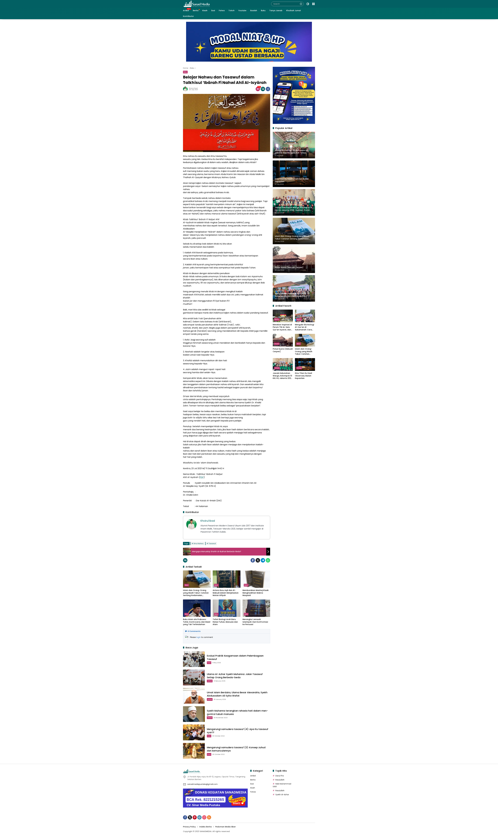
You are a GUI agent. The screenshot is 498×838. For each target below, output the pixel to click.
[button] (301, 4)
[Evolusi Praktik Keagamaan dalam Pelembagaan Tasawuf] (194, 659)
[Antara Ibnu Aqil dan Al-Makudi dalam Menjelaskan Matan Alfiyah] (226, 579)
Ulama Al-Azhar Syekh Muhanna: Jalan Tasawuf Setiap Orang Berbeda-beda (235, 676)
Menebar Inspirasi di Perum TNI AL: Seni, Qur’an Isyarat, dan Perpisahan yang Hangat (282, 327)
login (198, 637)
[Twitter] (258, 560)
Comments (194, 631)
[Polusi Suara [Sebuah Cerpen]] (283, 340)
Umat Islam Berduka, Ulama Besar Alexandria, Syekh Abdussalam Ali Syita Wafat (237, 694)
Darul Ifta (279, 775)
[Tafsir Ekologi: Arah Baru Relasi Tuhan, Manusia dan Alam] (226, 608)
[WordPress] (199, 817)
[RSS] (209, 817)
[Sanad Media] (196, 3)
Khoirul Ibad (193, 88)
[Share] (268, 89)
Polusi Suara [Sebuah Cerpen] (283, 350)
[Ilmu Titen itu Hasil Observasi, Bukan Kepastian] (305, 364)
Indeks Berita (205, 826)
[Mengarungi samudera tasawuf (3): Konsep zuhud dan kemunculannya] (194, 751)
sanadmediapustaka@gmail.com (202, 784)
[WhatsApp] (268, 560)
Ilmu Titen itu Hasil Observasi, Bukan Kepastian (303, 376)
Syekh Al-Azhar (282, 794)
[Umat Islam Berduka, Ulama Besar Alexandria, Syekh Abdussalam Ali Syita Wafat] (194, 696)
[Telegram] (263, 560)
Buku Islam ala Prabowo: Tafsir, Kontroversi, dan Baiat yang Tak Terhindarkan (196, 622)
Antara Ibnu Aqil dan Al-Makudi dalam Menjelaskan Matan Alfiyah (225, 593)
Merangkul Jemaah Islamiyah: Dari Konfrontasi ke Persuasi (255, 622)
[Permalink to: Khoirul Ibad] (186, 89)
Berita (277, 319)
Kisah (277, 344)
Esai (209, 663)
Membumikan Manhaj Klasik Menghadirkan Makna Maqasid (256, 593)
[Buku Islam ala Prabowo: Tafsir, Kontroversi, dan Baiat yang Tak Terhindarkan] (197, 608)
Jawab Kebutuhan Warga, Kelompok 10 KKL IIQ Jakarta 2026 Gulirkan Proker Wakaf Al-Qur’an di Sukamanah (282, 376)
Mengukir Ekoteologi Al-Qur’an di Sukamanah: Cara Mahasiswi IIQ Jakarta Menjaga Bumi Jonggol (304, 327)
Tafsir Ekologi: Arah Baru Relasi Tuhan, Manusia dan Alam (225, 622)
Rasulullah (279, 779)
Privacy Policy (189, 826)
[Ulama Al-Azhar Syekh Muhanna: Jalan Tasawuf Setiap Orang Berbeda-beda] (194, 677)
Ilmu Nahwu (198, 543)
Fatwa (253, 792)
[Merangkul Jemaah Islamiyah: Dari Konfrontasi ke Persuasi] (256, 608)
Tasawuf (212, 543)
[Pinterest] (195, 817)
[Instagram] (204, 817)
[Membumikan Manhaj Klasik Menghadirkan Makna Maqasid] (256, 579)
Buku (185, 72)
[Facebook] (253, 560)
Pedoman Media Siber (225, 826)
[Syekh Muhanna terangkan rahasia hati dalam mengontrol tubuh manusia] (194, 714)
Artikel (210, 681)
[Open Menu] (313, 3)
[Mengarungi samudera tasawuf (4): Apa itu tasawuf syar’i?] (194, 732)
